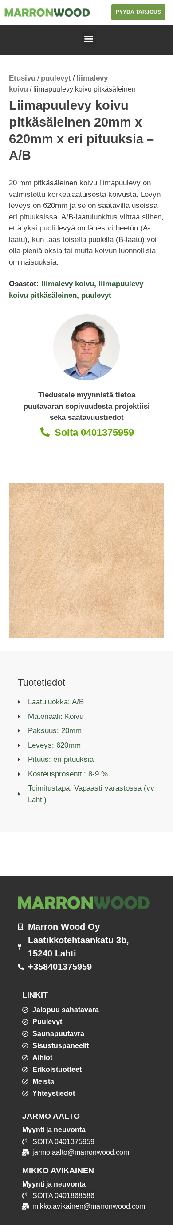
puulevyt (56, 78)
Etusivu (22, 78)
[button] (89, 38)
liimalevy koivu (67, 284)
